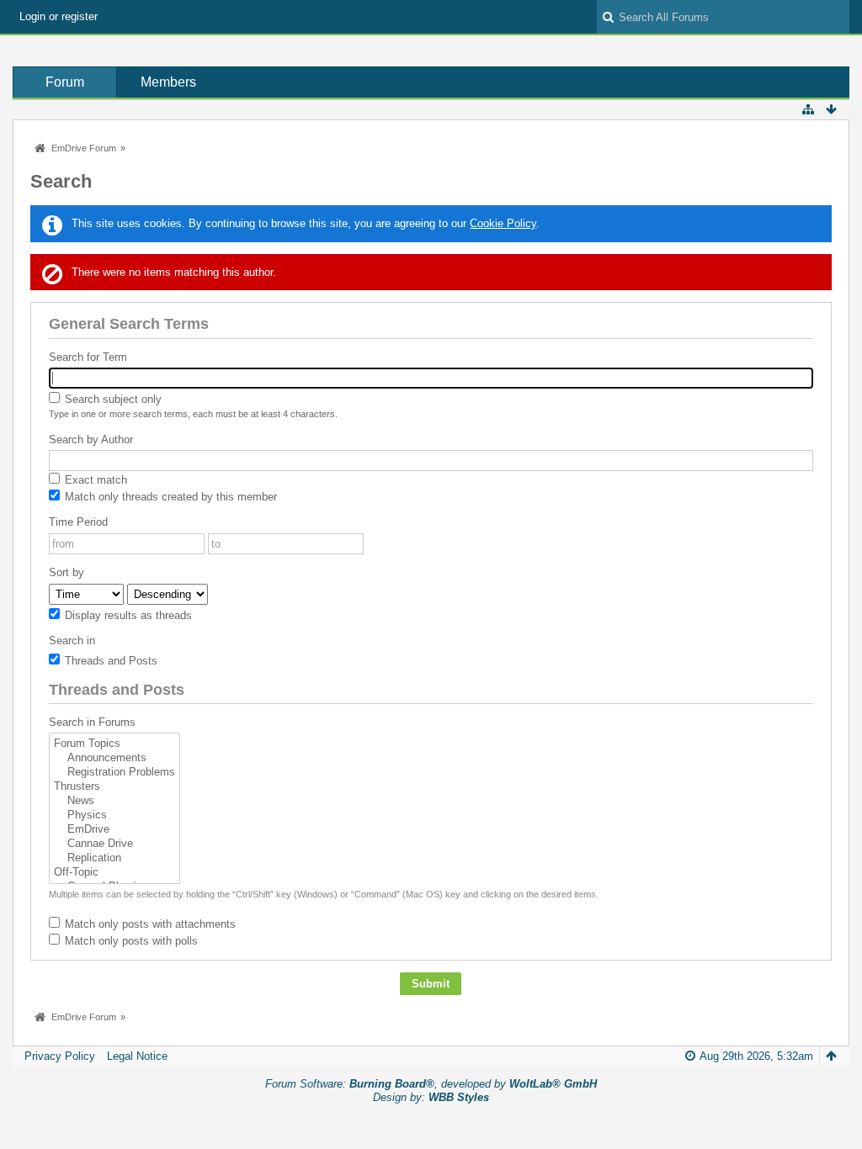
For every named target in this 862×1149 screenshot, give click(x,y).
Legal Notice (137, 1056)
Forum (64, 82)
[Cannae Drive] (114, 844)
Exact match (94, 480)
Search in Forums (92, 722)
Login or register (58, 16)
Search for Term (88, 357)
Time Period (78, 522)
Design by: (431, 1097)
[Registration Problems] (114, 772)
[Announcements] (114, 758)
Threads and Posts (109, 660)
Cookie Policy (503, 223)
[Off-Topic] (114, 873)
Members (168, 82)
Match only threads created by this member (169, 496)
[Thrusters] (114, 787)
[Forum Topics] (114, 744)
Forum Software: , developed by (431, 1084)
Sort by (66, 572)
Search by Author (91, 439)
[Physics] (114, 815)
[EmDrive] (114, 830)
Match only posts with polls (129, 941)
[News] (114, 801)
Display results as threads (126, 615)
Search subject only (111, 399)
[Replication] (114, 858)
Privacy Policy (59, 1056)
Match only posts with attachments (148, 924)
